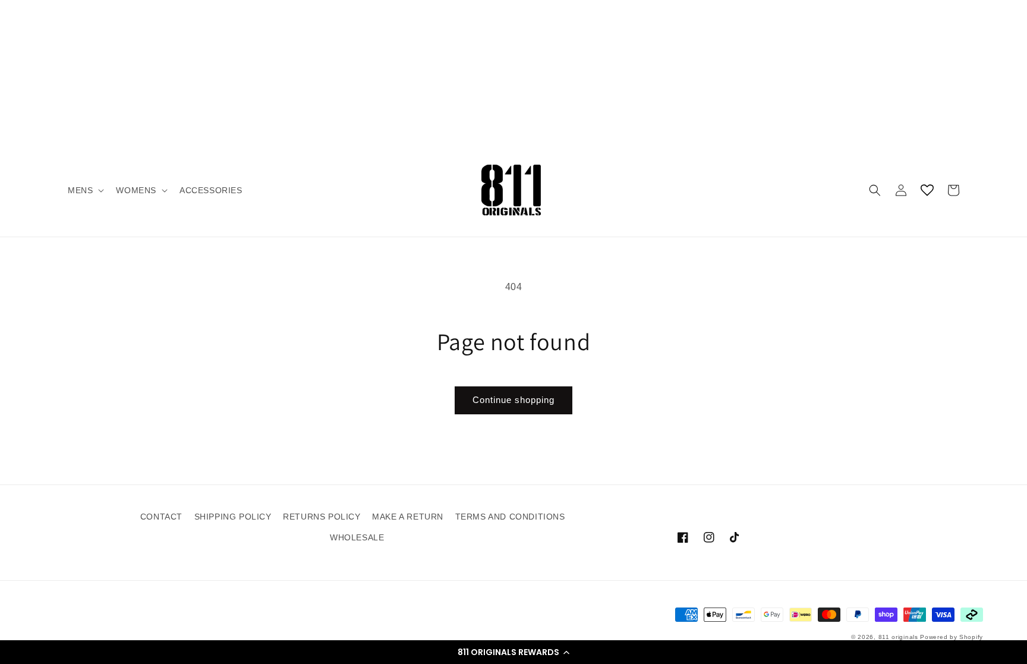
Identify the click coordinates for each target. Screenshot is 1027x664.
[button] (513, 652)
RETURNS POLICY (321, 516)
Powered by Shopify (951, 637)
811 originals (898, 637)
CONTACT (161, 516)
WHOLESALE (357, 537)
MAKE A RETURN (407, 516)
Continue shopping (513, 400)
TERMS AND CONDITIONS (510, 516)
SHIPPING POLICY (233, 516)
